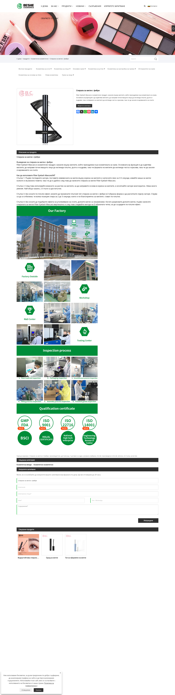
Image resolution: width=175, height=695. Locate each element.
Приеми (38, 690)
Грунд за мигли (52, 558)
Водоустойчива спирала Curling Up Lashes (29, 558)
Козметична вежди (24, 465)
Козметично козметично (39, 59)
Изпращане (148, 520)
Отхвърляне (26, 690)
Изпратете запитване (84, 106)
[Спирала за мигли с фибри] (45, 116)
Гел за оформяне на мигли (75, 558)
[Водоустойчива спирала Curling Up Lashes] (28, 544)
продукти (26, 59)
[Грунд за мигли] (52, 544)
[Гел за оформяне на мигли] (76, 544)
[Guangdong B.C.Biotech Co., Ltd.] (25, 6)
